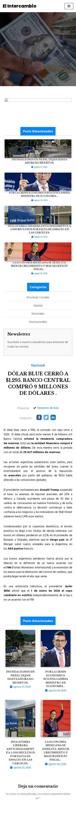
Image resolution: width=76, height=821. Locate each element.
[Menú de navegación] (69, 6)
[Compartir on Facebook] (39, 417)
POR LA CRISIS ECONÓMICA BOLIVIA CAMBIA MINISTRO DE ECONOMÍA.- (55, 679)
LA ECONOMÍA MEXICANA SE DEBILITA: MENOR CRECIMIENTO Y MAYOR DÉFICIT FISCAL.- (39, 266)
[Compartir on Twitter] (46, 417)
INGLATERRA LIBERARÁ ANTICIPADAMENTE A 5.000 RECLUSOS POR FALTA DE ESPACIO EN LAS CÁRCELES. (20, 752)
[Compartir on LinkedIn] (53, 417)
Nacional (38, 365)
